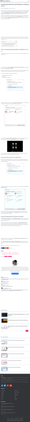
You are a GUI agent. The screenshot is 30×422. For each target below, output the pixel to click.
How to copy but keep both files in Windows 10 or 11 (9, 43)
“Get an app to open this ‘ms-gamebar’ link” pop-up (8, 412)
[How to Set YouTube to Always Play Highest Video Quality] (4, 348)
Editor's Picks (17, 392)
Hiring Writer (21, 418)
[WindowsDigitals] (5, 1)
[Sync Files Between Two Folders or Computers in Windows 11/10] (4, 326)
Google (2, 394)
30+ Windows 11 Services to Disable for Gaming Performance (16, 340)
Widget (16, 398)
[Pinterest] (8, 248)
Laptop (2, 396)
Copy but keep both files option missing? (7, 45)
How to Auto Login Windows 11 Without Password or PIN (16, 353)
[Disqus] (15, 286)
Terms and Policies (17, 418)
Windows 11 (3, 390)
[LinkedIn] (4, 248)
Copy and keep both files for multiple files (8, 44)
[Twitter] (3, 248)
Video (2, 398)
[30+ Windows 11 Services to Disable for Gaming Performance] (4, 341)
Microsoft (6, 256)
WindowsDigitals (3, 377)
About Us (8, 418)
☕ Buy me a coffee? (15, 273)
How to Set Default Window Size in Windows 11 (7, 403)
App (15, 396)
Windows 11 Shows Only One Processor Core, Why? (7, 406)
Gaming (2, 392)
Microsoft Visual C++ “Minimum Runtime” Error (7, 409)
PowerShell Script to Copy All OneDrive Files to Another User (18, 320)
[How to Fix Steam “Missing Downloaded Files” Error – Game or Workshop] (4, 314)
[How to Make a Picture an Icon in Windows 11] (4, 368)
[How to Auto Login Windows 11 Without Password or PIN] (4, 355)
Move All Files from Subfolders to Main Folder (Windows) (10, 254)
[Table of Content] (16, 41)
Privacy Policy (11, 418)
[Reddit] (6, 248)
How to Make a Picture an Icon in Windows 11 (14, 367)
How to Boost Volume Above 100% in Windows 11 (14, 360)
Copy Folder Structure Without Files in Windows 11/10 (10, 252)
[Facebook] (1, 248)
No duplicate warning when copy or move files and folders (10, 245)
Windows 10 (10, 256)
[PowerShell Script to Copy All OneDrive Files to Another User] (4, 320)
